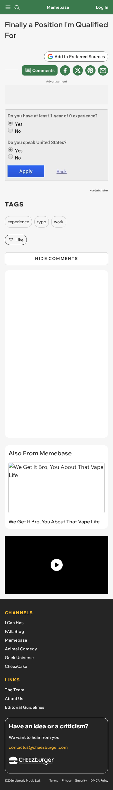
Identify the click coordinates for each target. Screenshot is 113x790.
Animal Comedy (21, 649)
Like (19, 240)
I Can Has (14, 622)
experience (18, 222)
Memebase (58, 7)
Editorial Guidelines (24, 707)
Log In (102, 7)
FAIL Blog (14, 631)
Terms (53, 780)
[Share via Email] (103, 70)
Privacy (66, 780)
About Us (14, 698)
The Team (14, 689)
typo (41, 222)
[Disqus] (56, 357)
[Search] (17, 7)
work (59, 222)
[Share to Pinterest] (90, 70)
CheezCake (16, 666)
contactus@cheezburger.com (38, 747)
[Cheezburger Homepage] (56, 762)
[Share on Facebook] (65, 70)
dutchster (101, 190)
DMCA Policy (99, 780)
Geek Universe (19, 657)
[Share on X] (78, 70)
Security (81, 780)
